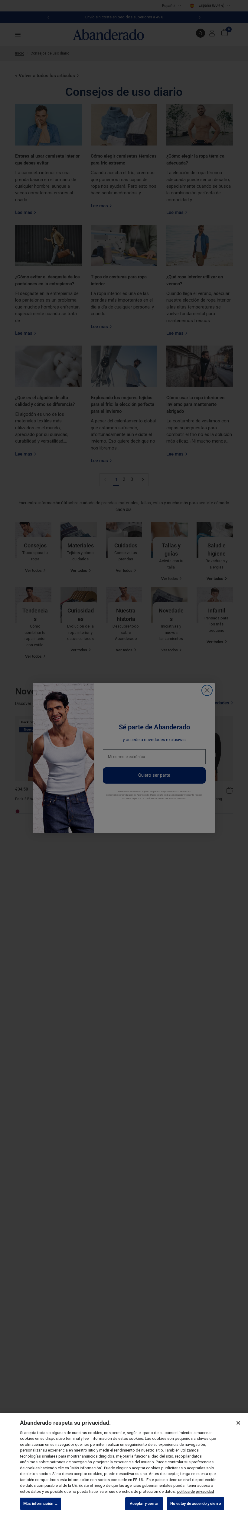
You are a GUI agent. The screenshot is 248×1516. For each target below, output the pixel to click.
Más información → (40, 1503)
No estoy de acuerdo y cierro (195, 1503)
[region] (124, 1464)
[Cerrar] (238, 1423)
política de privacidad (195, 1491)
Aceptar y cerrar (144, 1503)
